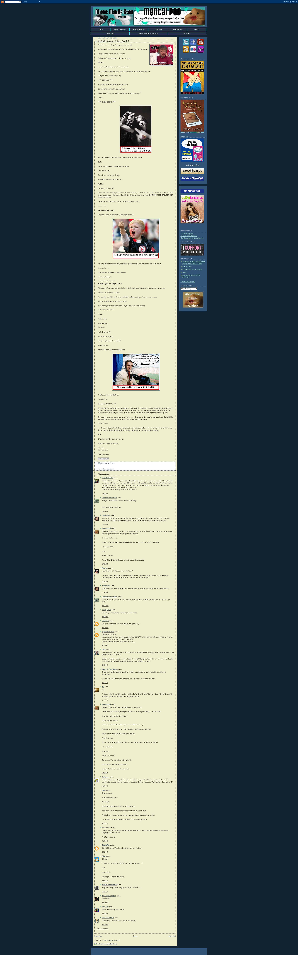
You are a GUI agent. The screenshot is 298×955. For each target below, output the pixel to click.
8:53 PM (105, 881)
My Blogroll (110, 33)
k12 (182, 233)
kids (104, 469)
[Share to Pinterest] (108, 458)
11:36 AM (105, 645)
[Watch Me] (200, 45)
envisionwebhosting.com (189, 236)
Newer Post (98, 936)
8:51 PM (105, 852)
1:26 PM (105, 683)
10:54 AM (105, 628)
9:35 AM (105, 582)
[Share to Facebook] (105, 458)
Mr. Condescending (109, 896)
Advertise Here (177, 29)
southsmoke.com (197, 238)
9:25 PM (105, 892)
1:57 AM (105, 914)
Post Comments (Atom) (112, 940)
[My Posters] (193, 53)
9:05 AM (105, 564)
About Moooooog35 (139, 29)
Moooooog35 (107, 528)
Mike (103, 790)
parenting (110, 469)
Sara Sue (105, 907)
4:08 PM (105, 786)
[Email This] (99, 458)
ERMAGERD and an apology (192, 269)
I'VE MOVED (186, 266)
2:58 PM (105, 700)
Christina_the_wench (109, 498)
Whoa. (184, 272)
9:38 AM (105, 592)
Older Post (172, 936)
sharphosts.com (186, 238)
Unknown (105, 621)
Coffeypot (105, 777)
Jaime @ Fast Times (109, 669)
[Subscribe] (185, 53)
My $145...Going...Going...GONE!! (113, 41)
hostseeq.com (188, 233)
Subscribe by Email (193, 165)
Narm (104, 649)
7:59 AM (105, 494)
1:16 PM (105, 665)
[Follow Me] (185, 45)
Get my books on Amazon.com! (148, 33)
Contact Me (158, 29)
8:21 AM (105, 511)
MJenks (105, 568)
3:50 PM (105, 773)
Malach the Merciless (109, 885)
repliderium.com (108, 632)
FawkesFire (106, 515)
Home (101, 29)
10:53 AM (105, 617)
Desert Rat (105, 845)
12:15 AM (105, 903)
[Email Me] (200, 53)
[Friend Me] (193, 45)
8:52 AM (105, 524)
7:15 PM (105, 823)
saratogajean (106, 610)
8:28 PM (105, 841)
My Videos (187, 33)
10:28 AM (105, 606)
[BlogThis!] (101, 458)
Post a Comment (102, 929)
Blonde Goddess (108, 918)
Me (103, 687)
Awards (196, 29)
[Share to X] (103, 458)
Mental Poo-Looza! (120, 29)
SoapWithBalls (107, 478)
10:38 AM (105, 925)
